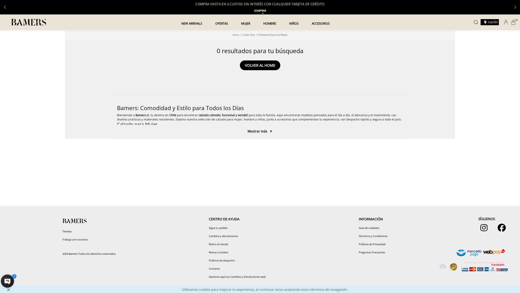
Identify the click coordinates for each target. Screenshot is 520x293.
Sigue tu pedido (218, 228)
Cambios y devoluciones (223, 236)
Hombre (269, 23)
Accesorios (321, 23)
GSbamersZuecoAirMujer (273, 34)
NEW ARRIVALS (191, 23)
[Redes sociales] (483, 230)
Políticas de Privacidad (372, 244)
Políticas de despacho (222, 260)
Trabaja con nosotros (75, 239)
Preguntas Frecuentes (372, 252)
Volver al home (260, 65)
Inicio (236, 34)
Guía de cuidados (369, 228)
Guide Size (248, 34)
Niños (294, 23)
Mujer (245, 23)
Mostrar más (258, 131)
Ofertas (221, 23)
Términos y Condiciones (373, 236)
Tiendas (67, 231)
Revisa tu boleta (218, 252)
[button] (260, 117)
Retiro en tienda (218, 244)
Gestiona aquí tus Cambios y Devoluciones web (237, 277)
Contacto (214, 268)
